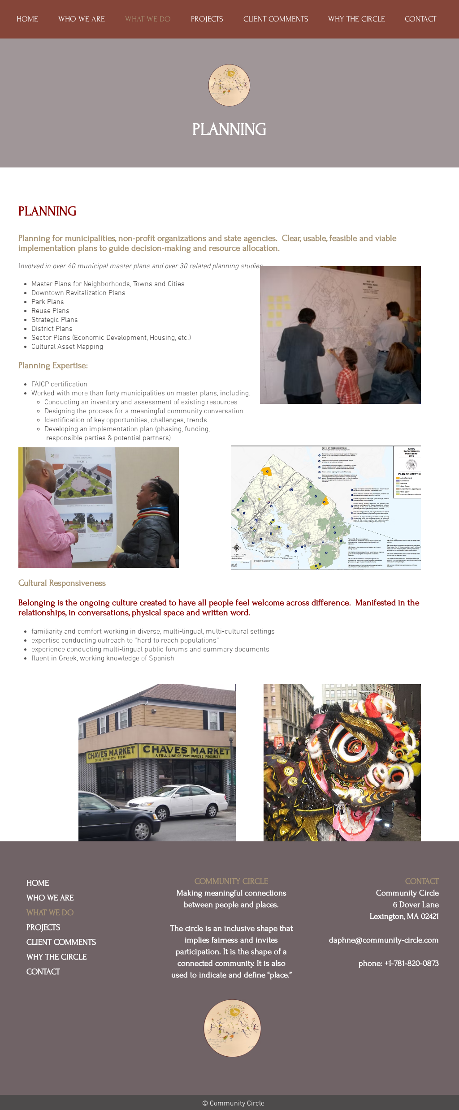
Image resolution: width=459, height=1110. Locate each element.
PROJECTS (43, 927)
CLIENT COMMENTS (61, 942)
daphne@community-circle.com (384, 940)
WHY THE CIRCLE (56, 957)
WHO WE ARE (50, 898)
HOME (37, 883)
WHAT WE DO (50, 912)
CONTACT (43, 972)
